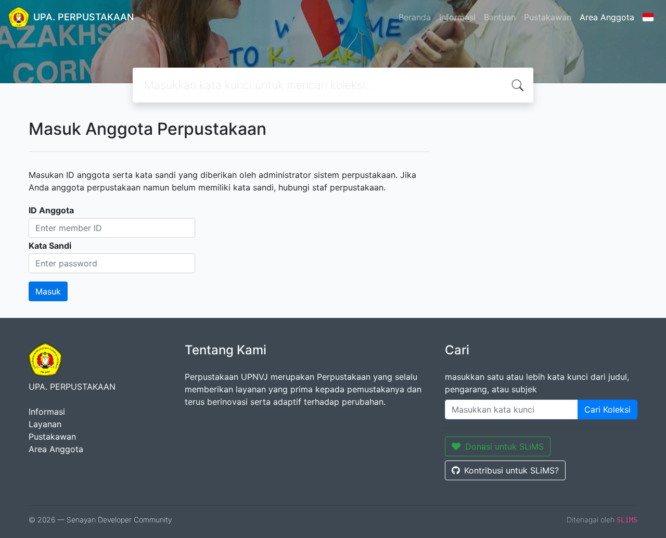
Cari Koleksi (607, 409)
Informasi (457, 17)
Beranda (415, 17)
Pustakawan (547, 17)
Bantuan (500, 17)
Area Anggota (607, 17)
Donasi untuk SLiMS (504, 446)
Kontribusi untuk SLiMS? (511, 470)
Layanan (45, 424)
